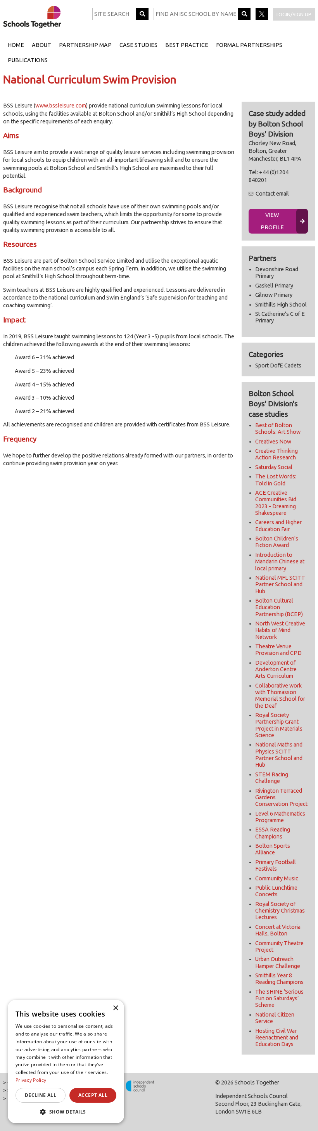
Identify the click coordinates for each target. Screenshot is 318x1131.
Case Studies (138, 45)
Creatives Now (273, 441)
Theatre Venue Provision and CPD (278, 649)
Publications (28, 60)
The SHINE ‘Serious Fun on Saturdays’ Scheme (279, 998)
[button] (66, 1111)
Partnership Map (85, 45)
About (41, 45)
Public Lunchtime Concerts (276, 891)
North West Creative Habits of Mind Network (280, 630)
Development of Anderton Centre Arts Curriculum (276, 669)
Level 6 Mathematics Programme (280, 817)
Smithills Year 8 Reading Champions (279, 978)
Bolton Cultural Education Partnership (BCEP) (279, 607)
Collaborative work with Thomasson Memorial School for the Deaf (280, 695)
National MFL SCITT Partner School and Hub (280, 584)
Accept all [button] (92, 1095)
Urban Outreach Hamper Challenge (277, 962)
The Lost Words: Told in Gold (275, 479)
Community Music (276, 878)
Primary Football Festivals (275, 865)
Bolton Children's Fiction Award (276, 541)
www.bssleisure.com (60, 105)
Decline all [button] (40, 1095)
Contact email (272, 194)
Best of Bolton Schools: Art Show (278, 428)
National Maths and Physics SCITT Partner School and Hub (278, 754)
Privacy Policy (31, 1080)
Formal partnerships (249, 45)
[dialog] (66, 1061)
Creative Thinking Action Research (276, 454)
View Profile (272, 221)
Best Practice (186, 45)
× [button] (115, 1008)
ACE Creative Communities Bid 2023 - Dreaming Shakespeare (275, 503)
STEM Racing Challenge (271, 777)
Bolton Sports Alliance (272, 849)
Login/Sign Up (294, 14)
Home (16, 45)
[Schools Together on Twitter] (262, 18)
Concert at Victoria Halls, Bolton (278, 930)
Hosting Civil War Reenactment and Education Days (276, 1038)
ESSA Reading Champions (272, 832)
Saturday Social (273, 467)
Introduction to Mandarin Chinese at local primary (279, 562)
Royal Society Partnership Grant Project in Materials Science (278, 725)
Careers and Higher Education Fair (278, 525)
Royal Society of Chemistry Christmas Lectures (280, 911)
